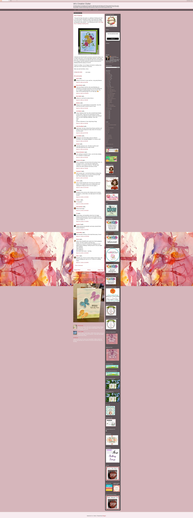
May (108, 83)
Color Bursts (108, 130)
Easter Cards (109, 88)
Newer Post (77, 270)
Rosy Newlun (79, 85)
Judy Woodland (80, 126)
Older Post (100, 270)
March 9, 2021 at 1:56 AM (82, 100)
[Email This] (85, 72)
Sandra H (78, 224)
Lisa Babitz (79, 135)
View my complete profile (109, 62)
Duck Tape (107, 132)
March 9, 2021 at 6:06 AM (82, 141)
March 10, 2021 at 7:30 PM (82, 221)
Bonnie (78, 144)
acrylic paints (108, 123)
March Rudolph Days (111, 87)
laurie (77, 78)
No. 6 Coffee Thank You (111, 89)
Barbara (78, 103)
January (109, 109)
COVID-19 (75, 337)
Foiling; (107, 133)
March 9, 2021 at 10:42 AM (82, 187)
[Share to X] (87, 72)
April (108, 84)
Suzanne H (78, 171)
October (109, 77)
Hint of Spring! (110, 101)
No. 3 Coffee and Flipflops (111, 93)
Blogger (104, 515)
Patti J (77, 255)
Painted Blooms (110, 102)
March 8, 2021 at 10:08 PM (82, 93)
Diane (77, 190)
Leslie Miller (79, 232)
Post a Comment (79, 265)
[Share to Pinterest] (89, 72)
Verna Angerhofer (113, 56)
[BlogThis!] (86, 72)
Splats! (107, 142)
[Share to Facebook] (88, 72)
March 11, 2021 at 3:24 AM (82, 229)
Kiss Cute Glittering (109, 136)
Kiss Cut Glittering (108, 135)
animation (107, 126)
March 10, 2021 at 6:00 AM (82, 210)
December (109, 74)
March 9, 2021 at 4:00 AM (82, 123)
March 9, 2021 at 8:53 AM (82, 177)
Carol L (78, 180)
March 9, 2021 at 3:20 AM (82, 108)
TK (77, 213)
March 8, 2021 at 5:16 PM (82, 82)
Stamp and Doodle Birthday (111, 106)
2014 (108, 118)
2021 (108, 73)
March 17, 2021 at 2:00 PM (82, 262)
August (109, 79)
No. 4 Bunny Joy (110, 92)
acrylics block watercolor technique (111, 124)
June (108, 82)
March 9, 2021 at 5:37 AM (82, 132)
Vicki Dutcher (79, 206)
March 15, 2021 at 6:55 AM (82, 253)
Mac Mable (78, 96)
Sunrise (109, 103)
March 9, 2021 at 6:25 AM (82, 149)
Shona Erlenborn (80, 152)
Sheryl (77, 239)
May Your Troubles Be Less (112, 98)
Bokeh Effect (108, 129)
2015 (108, 117)
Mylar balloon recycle (109, 138)
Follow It (113, 38)
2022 (108, 72)
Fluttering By (76, 276)
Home (89, 270)
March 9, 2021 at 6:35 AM (82, 157)
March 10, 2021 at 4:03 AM (82, 197)
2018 (108, 113)
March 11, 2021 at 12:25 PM (82, 236)
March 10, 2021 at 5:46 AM (82, 203)
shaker (107, 141)
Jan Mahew (79, 111)
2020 (108, 110)
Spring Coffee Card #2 (111, 94)
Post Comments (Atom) (92, 273)
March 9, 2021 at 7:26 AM (82, 168)
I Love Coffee (81, 331)
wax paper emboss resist (109, 144)
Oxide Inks (107, 139)
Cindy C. (78, 199)
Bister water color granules (110, 127)
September (109, 78)
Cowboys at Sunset (110, 97)
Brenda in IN (79, 160)
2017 (108, 114)
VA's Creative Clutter (82, 4)
